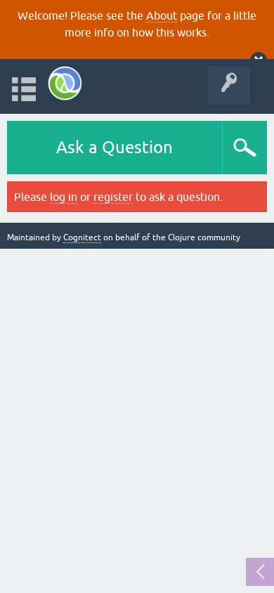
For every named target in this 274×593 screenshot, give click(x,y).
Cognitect (82, 237)
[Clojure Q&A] (65, 83)
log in (63, 196)
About (161, 15)
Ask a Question (114, 147)
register (113, 196)
